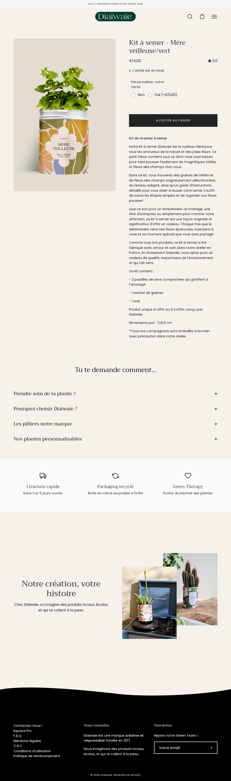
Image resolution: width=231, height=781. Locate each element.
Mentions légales (27, 741)
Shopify (135, 775)
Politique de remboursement (37, 756)
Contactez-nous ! (28, 725)
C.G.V (18, 746)
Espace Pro (23, 731)
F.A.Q (17, 735)
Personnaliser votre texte (147, 84)
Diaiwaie (106, 775)
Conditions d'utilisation (32, 751)
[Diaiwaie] (115, 16)
